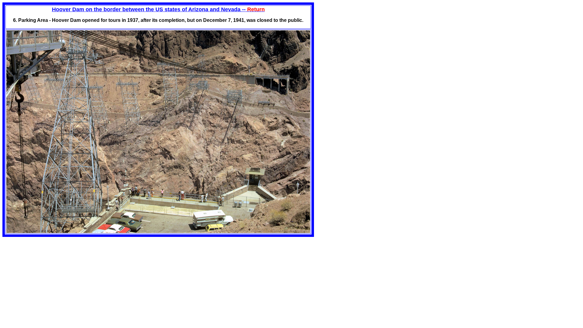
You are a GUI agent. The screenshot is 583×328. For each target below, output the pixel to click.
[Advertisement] (365, 44)
